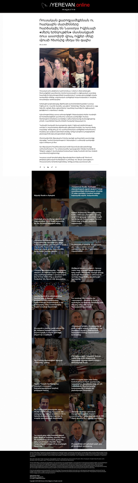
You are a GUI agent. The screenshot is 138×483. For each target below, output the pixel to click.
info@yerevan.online (40, 478)
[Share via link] (52, 167)
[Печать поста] (56, 167)
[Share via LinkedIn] (48, 167)
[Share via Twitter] (44, 167)
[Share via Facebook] (40, 167)
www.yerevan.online (35, 475)
